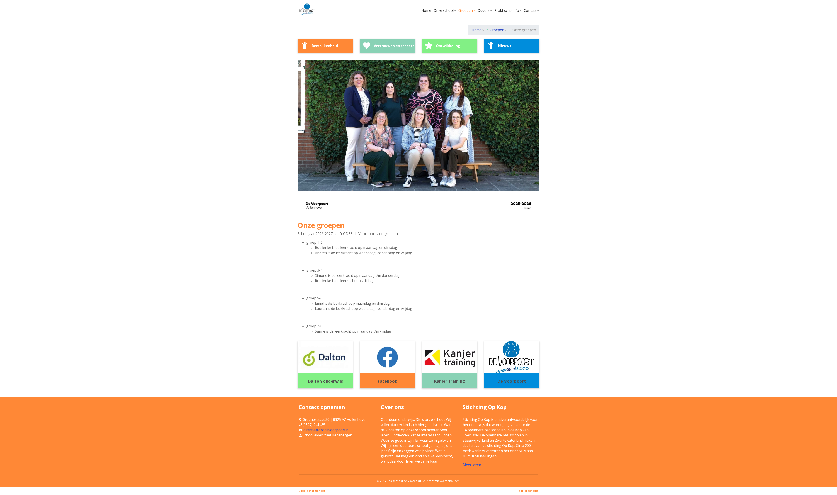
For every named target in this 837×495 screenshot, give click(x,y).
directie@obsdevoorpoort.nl (326, 429)
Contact (530, 10)
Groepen (466, 10)
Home (426, 10)
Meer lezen (472, 464)
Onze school (444, 10)
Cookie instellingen (312, 491)
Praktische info (507, 10)
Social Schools (528, 491)
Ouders (484, 10)
